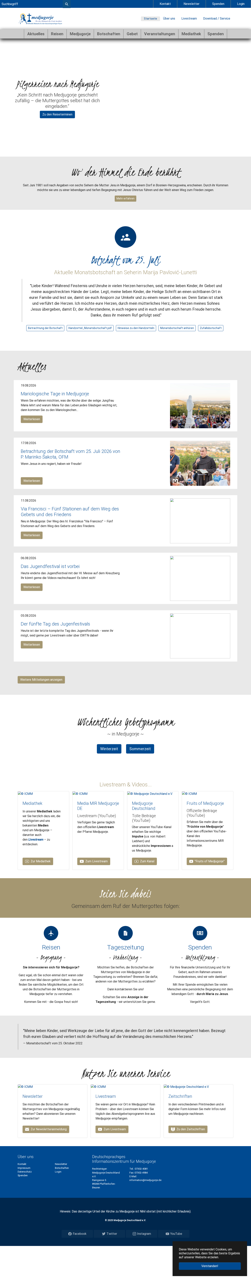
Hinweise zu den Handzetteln (136, 328)
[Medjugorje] (40, 18)
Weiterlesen (31, 419)
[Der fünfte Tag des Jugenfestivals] (200, 636)
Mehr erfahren (125, 198)
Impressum (24, 1167)
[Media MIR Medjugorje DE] (80, 793)
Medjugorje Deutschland (143, 806)
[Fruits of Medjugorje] (189, 793)
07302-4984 (141, 1172)
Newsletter (191, 4)
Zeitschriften (180, 1096)
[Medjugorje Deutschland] (150, 793)
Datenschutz (25, 1171)
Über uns (169, 18)
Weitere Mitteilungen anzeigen (41, 679)
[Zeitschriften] (186, 1087)
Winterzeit (109, 748)
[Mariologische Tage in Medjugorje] (200, 405)
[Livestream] (98, 1087)
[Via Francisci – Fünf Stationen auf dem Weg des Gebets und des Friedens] (200, 521)
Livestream (189, 18)
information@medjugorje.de (145, 1180)
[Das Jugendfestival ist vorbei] (200, 578)
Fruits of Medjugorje (205, 803)
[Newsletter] (25, 1087)
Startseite (150, 18)
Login (241, 4)
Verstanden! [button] (209, 1266)
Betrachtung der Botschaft (45, 328)
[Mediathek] (25, 793)
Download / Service (216, 18)
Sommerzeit (140, 748)
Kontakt (165, 4)
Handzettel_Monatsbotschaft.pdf (90, 328)
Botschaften (62, 1167)
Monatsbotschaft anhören (177, 328)
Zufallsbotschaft (211, 328)
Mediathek (32, 803)
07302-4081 (141, 1168)
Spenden (218, 4)
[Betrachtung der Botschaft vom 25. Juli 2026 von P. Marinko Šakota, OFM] (200, 463)
